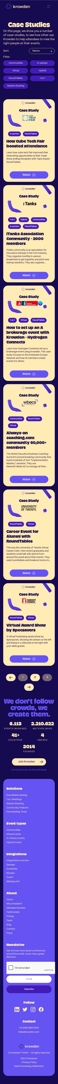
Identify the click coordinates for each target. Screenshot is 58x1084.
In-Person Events (15, 838)
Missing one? (13, 881)
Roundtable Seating (16, 795)
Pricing (10, 916)
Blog (8, 925)
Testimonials (12, 912)
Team (9, 920)
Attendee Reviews (15, 908)
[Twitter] (25, 1010)
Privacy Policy (29, 1062)
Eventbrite (11, 869)
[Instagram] (33, 1009)
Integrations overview (17, 860)
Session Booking (15, 803)
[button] (48, 6)
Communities (13, 830)
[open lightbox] (29, 140)
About (9, 899)
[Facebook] (41, 1009)
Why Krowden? (14, 904)
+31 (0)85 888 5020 (29, 1028)
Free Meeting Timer (16, 812)
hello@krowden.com (28, 1032)
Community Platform (17, 808)
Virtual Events (13, 834)
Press (9, 933)
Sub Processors (29, 1058)
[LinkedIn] (17, 1009)
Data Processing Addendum (29, 1066)
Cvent (9, 877)
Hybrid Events (13, 842)
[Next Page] (29, 687)
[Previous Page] (11, 677)
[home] (21, 6)
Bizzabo (10, 873)
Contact (10, 929)
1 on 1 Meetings (14, 799)
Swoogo (10, 865)
